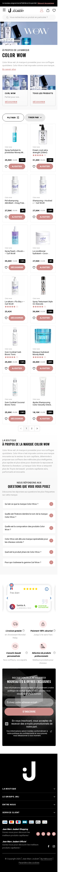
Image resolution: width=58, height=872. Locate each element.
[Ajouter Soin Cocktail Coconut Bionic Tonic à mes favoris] (6, 418)
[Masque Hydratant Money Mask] (43, 336)
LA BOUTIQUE (9, 804)
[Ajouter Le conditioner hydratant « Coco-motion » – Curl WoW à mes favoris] (34, 267)
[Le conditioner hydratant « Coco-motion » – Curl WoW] (43, 235)
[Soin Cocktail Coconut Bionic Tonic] (15, 386)
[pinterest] (51, 849)
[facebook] (36, 849)
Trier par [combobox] (33, 117)
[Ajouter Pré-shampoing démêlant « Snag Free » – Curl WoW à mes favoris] (6, 217)
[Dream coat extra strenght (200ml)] (43, 134)
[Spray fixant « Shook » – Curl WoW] (15, 235)
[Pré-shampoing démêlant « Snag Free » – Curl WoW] (15, 184)
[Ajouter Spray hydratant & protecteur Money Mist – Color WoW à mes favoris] (6, 166)
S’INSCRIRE (29, 711)
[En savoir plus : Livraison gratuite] (23, 630)
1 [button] (26, 428)
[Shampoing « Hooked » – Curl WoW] (43, 184)
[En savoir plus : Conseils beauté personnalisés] (26, 652)
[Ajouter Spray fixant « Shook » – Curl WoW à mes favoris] (6, 267)
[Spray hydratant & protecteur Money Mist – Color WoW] (15, 134)
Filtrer (11, 117)
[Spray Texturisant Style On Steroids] (43, 285)
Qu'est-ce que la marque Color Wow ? (21, 504)
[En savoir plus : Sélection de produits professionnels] (54, 652)
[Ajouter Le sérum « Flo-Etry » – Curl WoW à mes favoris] (6, 318)
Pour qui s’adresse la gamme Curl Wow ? (23, 562)
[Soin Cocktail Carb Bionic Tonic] (15, 336)
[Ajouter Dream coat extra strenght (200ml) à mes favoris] (34, 166)
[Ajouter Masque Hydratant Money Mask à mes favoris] (34, 368)
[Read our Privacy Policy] (51, 731)
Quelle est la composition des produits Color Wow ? (25, 528)
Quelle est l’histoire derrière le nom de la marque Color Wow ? (26, 515)
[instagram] (41, 849)
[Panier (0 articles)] (47, 10)
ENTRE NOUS (9, 820)
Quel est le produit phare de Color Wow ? (23, 552)
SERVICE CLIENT (10, 828)
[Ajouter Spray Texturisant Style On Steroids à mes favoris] (34, 318)
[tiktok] (46, 849)
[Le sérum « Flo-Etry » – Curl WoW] (15, 285)
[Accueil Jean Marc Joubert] (16, 10)
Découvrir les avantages (46, 3)
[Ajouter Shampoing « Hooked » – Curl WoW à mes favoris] (34, 217)
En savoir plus (9, 69)
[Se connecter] (41, 10)
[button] (37, 428)
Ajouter (17, 166)
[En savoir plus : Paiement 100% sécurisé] (54, 630)
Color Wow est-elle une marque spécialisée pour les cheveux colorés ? (26, 540)
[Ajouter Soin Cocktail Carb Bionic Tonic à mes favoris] (6, 368)
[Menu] (4, 10)
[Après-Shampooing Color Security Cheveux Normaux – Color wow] (43, 386)
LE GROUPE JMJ (10, 812)
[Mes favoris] (54, 10)
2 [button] (31, 428)
